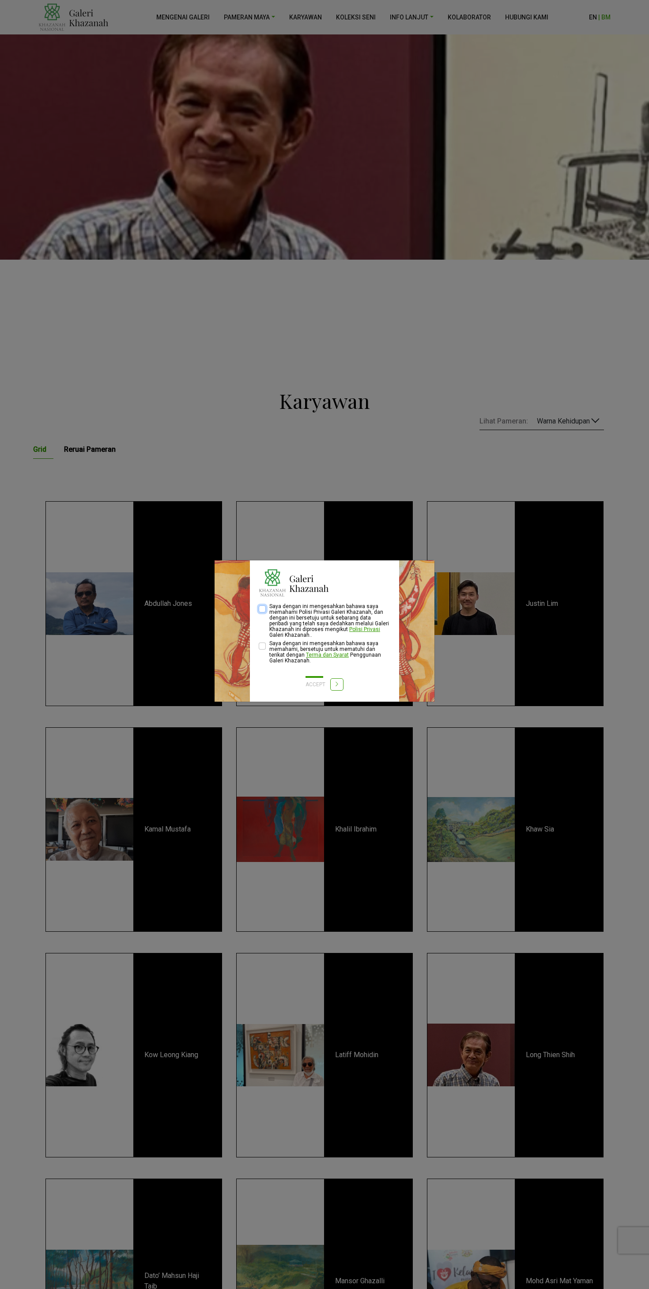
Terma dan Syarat (327, 655)
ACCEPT (316, 684)
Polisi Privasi (364, 629)
